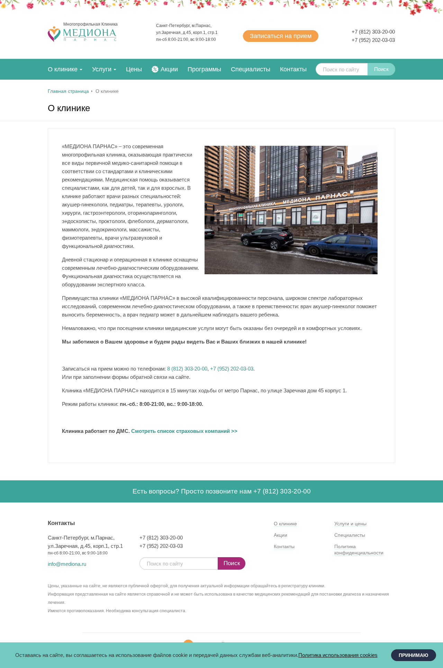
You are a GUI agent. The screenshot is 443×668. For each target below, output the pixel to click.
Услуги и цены (350, 523)
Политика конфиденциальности (358, 549)
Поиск (381, 69)
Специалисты (250, 69)
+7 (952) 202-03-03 (373, 40)
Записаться (280, 36)
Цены (134, 69)
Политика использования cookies (338, 655)
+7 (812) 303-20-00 (373, 32)
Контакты (293, 69)
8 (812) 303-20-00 (187, 369)
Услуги (101, 69)
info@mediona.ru (67, 564)
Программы (204, 69)
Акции (169, 69)
